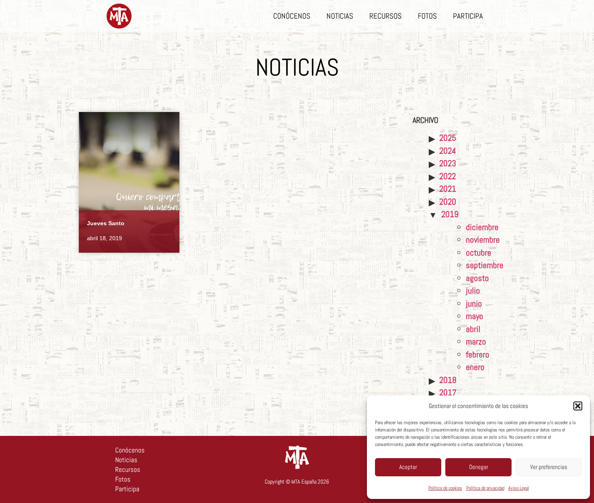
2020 (447, 201)
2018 (448, 379)
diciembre (482, 227)
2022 (447, 176)
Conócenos (291, 16)
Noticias (339, 16)
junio (474, 303)
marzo (476, 341)
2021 (447, 188)
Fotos (427, 16)
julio (473, 290)
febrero (477, 354)
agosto (477, 278)
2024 (447, 150)
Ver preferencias (548, 467)
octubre (478, 252)
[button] (578, 406)
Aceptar (408, 467)
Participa (468, 16)
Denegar (478, 467)
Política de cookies (445, 488)
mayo (474, 316)
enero (475, 366)
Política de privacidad (485, 488)
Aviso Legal (518, 488)
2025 (447, 137)
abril (473, 328)
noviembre (483, 239)
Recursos (385, 16)
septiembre (484, 265)
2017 (448, 392)
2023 (447, 163)
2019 (450, 214)
